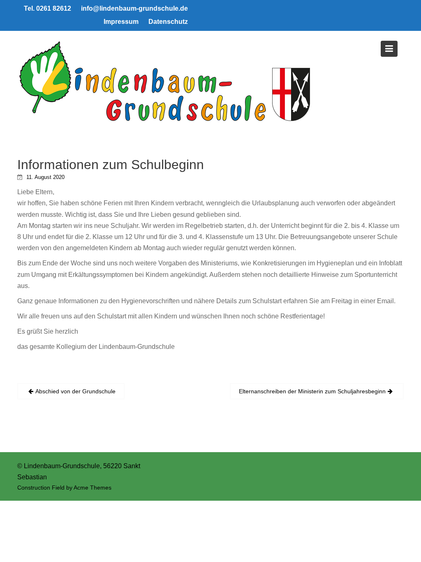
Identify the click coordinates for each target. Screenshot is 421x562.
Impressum (121, 21)
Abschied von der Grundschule (75, 391)
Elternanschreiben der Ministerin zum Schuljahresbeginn (312, 391)
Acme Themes (92, 487)
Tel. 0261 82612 (47, 8)
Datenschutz (168, 21)
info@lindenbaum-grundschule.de (134, 8)
